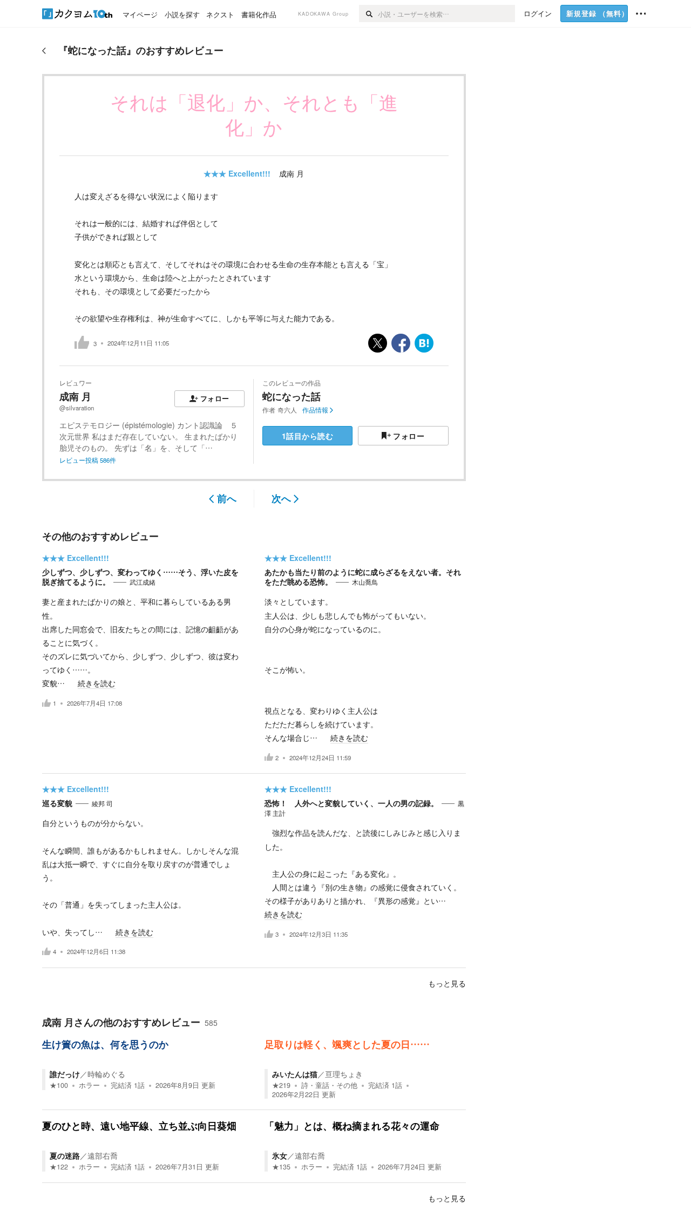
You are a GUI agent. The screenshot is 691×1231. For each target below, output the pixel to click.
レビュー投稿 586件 (87, 460)
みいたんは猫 (294, 1073)
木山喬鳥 (365, 582)
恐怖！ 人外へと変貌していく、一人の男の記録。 (351, 802)
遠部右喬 (102, 1155)
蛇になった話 (291, 396)
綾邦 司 (102, 803)
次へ (281, 498)
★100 (59, 1085)
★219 (281, 1085)
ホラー (89, 1085)
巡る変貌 (57, 802)
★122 (59, 1166)
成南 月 (291, 173)
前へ (226, 498)
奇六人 (287, 409)
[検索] (368, 13)
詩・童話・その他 (329, 1085)
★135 (281, 1166)
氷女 (279, 1155)
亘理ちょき (344, 1073)
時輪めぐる (106, 1073)
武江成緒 (142, 582)
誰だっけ (65, 1073)
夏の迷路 (65, 1155)
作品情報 (315, 409)
